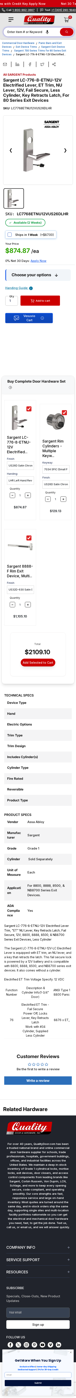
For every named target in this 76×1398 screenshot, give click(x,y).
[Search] (66, 32)
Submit (38, 1383)
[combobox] (31, 32)
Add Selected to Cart (38, 662)
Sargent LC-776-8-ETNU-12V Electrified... (19, 444)
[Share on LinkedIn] (17, 64)
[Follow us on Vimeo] (50, 1345)
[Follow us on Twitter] (18, 1345)
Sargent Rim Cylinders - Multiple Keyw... (53, 448)
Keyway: (47, 462)
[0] (66, 19)
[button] (47, 32)
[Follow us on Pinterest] (34, 1345)
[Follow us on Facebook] (10, 1345)
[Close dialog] (71, 1352)
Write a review (38, 1080)
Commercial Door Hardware (18, 43)
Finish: (11, 458)
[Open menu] (11, 19)
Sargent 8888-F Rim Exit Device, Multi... (20, 571)
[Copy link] (54, 64)
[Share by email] (5, 64)
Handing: (12, 473)
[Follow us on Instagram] (26, 1345)
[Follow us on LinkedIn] (58, 1345)
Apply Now (38, 261)
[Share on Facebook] (30, 64)
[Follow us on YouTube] (42, 1345)
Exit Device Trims (26, 46)
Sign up (38, 1325)
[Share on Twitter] (42, 64)
